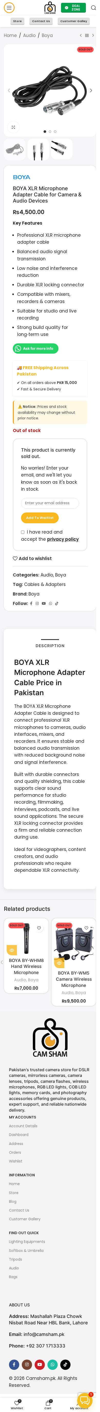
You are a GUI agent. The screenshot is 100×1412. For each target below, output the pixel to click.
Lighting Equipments (27, 1241)
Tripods (15, 1259)
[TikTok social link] (57, 603)
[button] (9, 90)
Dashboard (18, 1134)
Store (17, 21)
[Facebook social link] (31, 603)
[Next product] (93, 36)
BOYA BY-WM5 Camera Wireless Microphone (74, 979)
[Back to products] (87, 36)
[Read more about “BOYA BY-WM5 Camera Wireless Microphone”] (59, 963)
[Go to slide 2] (50, 131)
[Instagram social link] (37, 603)
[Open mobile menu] (9, 8)
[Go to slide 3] (55, 131)
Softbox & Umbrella (26, 1250)
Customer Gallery (25, 1219)
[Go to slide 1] (45, 131)
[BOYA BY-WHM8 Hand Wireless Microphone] (26, 938)
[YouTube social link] (43, 603)
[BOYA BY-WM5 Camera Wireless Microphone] (73, 944)
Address (16, 1143)
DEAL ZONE (76, 8)
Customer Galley (73, 21)
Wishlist (15, 1161)
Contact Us (41, 21)
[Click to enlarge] (13, 127)
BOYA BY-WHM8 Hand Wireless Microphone (26, 966)
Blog (12, 1201)
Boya (47, 35)
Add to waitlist (40, 517)
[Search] (93, 8)
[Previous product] (81, 36)
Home (10, 35)
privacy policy (63, 539)
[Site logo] (50, 7)
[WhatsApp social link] (50, 603)
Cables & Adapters (45, 584)
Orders (15, 1152)
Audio (29, 35)
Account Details (23, 1126)
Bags (13, 1276)
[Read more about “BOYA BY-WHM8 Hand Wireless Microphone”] (12, 950)
